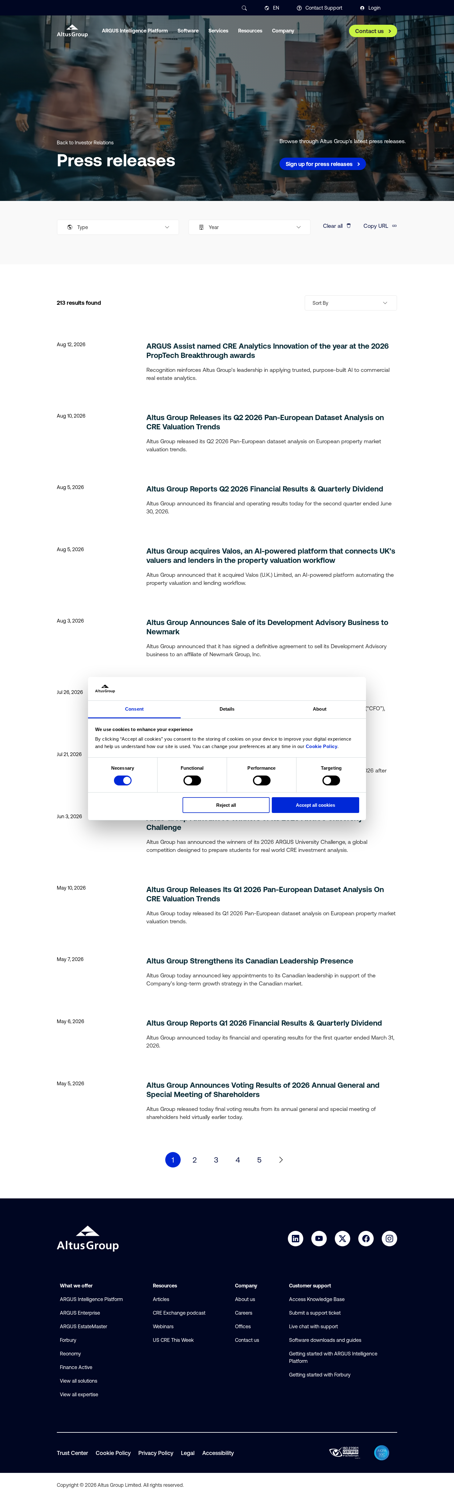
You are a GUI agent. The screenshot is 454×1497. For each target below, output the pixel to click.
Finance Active (76, 1367)
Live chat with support (313, 1326)
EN (276, 8)
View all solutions (78, 1381)
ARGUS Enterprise (80, 1313)
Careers (243, 1313)
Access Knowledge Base (317, 1299)
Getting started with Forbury (320, 1374)
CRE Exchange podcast (179, 1313)
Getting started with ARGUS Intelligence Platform (333, 1357)
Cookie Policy (322, 746)
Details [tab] (227, 709)
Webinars (163, 1326)
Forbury (68, 1340)
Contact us (247, 1340)
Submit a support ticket (315, 1313)
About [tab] (319, 709)
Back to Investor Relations (85, 142)
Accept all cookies (315, 805)
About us (245, 1299)
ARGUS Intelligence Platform (91, 1299)
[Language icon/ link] (266, 8)
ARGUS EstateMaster (83, 1326)
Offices (243, 1326)
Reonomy (70, 1353)
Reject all (226, 805)
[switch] (192, 780)
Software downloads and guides (325, 1340)
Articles (161, 1299)
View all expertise (79, 1394)
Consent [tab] (134, 709)
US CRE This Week (173, 1340)
